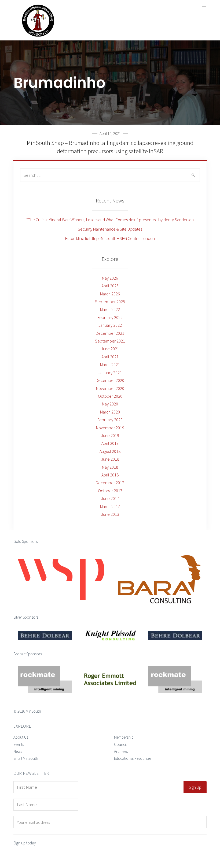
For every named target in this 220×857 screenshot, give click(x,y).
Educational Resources (132, 758)
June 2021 (110, 348)
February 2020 (110, 419)
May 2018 (110, 467)
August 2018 (110, 451)
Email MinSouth (25, 758)
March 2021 (110, 364)
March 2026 (110, 293)
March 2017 (110, 506)
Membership (124, 737)
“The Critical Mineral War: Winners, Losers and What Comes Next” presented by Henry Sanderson (110, 219)
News (17, 751)
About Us (20, 737)
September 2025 (110, 301)
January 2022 (110, 325)
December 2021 (110, 333)
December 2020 (110, 380)
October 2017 (110, 490)
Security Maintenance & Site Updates (110, 229)
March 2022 (110, 309)
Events (18, 744)
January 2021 (110, 372)
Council (120, 744)
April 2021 (110, 356)
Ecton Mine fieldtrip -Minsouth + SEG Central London (110, 238)
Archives (121, 751)
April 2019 (110, 443)
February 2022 (110, 317)
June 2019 (110, 435)
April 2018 (110, 475)
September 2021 (110, 341)
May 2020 (110, 404)
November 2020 (110, 388)
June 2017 (110, 498)
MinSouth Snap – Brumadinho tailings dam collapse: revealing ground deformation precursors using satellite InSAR (110, 147)
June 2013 (110, 514)
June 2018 (110, 459)
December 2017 (110, 482)
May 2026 (110, 278)
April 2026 (110, 285)
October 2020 (110, 396)
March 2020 (110, 412)
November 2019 (110, 427)
